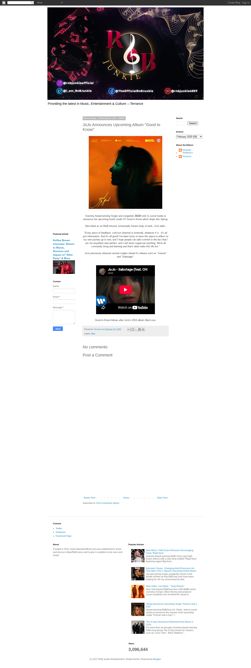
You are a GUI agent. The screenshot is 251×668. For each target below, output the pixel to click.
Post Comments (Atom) (107, 503)
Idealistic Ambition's (187, 151)
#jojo (93, 334)
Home (126, 497)
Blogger (157, 659)
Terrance (186, 156)
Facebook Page (63, 536)
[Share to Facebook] (139, 329)
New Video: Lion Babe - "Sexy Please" (165, 586)
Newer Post (89, 497)
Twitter (59, 528)
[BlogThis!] (133, 329)
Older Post (162, 497)
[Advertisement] (125, 466)
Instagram (61, 532)
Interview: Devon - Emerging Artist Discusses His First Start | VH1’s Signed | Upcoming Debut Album (171, 569)
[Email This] (129, 329)
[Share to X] (136, 329)
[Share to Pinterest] (143, 329)
